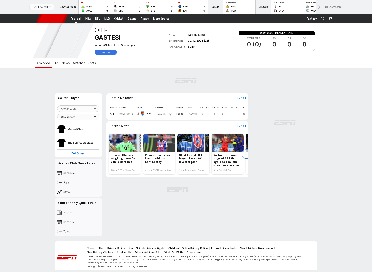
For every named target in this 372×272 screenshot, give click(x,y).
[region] (177, 111)
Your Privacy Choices (100, 252)
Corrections (194, 252)
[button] (323, 18)
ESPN (52, 18)
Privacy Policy (116, 248)
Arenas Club (102, 45)
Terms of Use (95, 248)
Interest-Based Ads (223, 248)
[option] (125, 154)
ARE (112, 114)
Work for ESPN (173, 252)
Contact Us (124, 252)
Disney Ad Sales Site (148, 252)
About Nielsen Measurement (258, 248)
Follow (105, 52)
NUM (148, 113)
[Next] (319, 7)
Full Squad (78, 153)
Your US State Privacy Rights (146, 248)
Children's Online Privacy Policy (188, 248)
